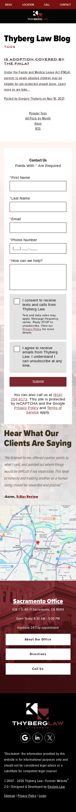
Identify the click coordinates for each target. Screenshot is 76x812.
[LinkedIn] (37, 738)
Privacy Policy (32, 329)
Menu (8, 4)
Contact (65, 4)
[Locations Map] (38, 542)
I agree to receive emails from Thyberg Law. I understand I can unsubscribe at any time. (42, 356)
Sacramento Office (38, 601)
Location (28, 4)
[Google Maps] (25, 738)
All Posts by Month (38, 118)
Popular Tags (38, 113)
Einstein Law (56, 786)
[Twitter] (50, 738)
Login (42, 795)
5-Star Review (27, 496)
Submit (38, 382)
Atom (38, 123)
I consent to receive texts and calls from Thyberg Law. (40, 316)
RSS (38, 129)
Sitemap (9, 795)
